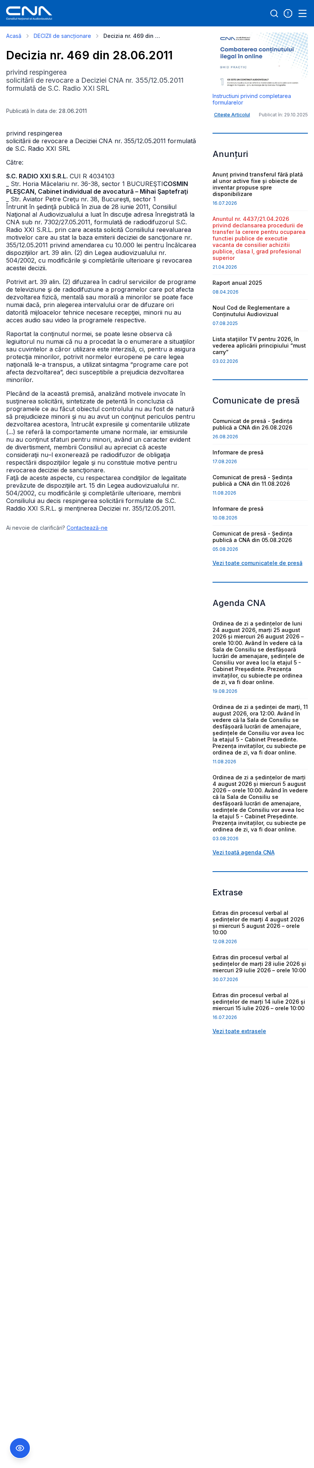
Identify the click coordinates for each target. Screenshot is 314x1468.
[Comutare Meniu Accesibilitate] (20, 1448)
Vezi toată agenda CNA (244, 852)
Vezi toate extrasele (239, 1031)
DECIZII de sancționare (62, 36)
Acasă (13, 36)
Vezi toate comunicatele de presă (258, 563)
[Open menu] (302, 13)
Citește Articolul (232, 115)
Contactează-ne (87, 527)
